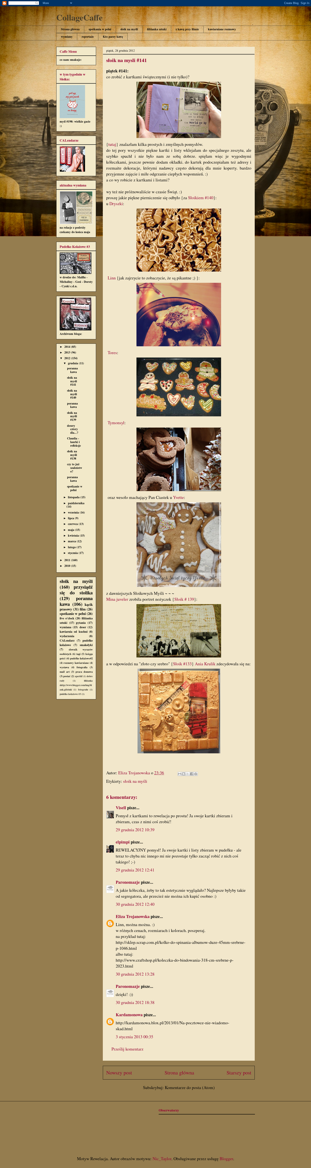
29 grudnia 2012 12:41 (135, 870)
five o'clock (67, 618)
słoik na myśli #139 (72, 416)
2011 (67, 560)
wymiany (67, 36)
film (83, 609)
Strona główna (70, 29)
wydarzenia (67, 636)
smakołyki (86, 645)
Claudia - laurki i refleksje (74, 442)
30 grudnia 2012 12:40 (135, 904)
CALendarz (67, 640)
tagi (78, 654)
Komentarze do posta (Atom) (190, 1087)
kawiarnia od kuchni (74, 631)
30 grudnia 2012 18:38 (135, 1002)
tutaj (112, 144)
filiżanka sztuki (157, 29)
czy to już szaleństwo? (74, 468)
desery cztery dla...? (72, 429)
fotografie (83, 689)
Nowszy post (119, 1072)
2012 (67, 358)
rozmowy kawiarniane (76, 663)
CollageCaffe (79, 17)
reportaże (88, 36)
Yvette (178, 497)
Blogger (226, 1158)
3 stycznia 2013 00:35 (134, 1037)
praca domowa (84, 672)
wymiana (65, 627)
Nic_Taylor (162, 1158)
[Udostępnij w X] (188, 774)
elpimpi (123, 842)
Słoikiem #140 (200, 197)
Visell (121, 808)
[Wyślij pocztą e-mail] (180, 774)
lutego (72, 547)
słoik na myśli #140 (72, 394)
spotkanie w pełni (74, 488)
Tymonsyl (116, 422)
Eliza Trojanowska (133, 916)
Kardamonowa (129, 1015)
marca (72, 541)
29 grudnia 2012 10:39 (135, 830)
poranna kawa (72, 370)
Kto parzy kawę (113, 36)
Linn (112, 278)
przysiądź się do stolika (76, 589)
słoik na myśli (129, 29)
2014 (67, 346)
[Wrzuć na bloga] (184, 774)
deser (83, 627)
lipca (71, 518)
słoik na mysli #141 (72, 381)
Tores (112, 352)
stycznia (73, 553)
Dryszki (116, 203)
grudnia (73, 363)
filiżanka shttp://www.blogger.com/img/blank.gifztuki (76, 685)
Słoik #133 (182, 664)
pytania (81, 622)
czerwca (73, 524)
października (76, 503)
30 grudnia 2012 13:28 (135, 974)
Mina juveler (117, 599)
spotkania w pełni (100, 29)
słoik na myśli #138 (72, 455)
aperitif (79, 676)
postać (66, 676)
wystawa (64, 667)
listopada (74, 497)
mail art (65, 672)
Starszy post (239, 1072)
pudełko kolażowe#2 (81, 658)
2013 (67, 352)
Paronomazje (128, 882)
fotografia (82, 667)
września (74, 512)
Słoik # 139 (184, 599)
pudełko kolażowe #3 (70, 694)
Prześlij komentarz (127, 1049)
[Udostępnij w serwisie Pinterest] (196, 774)
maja (71, 529)
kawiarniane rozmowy (222, 29)
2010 (67, 565)
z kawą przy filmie (187, 29)
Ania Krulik (205, 664)
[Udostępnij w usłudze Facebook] (192, 774)
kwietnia (74, 535)
